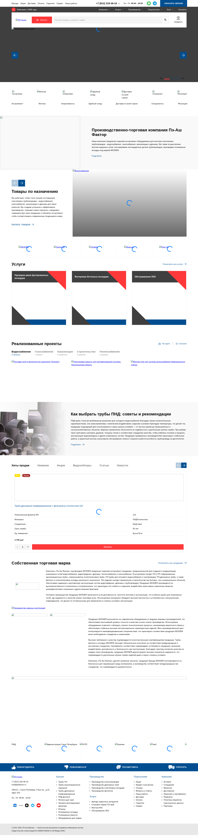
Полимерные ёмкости (68, 815)
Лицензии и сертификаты (175, 794)
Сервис (60, 3)
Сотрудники (169, 785)
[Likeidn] (33, 805)
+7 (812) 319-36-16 (20, 782)
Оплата (41, 3)
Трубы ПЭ (62, 782)
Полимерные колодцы (68, 812)
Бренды (15, 3)
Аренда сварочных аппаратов (105, 802)
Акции (23, 3)
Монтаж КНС (97, 808)
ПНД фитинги (64, 797)
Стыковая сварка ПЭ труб (103, 804)
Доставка (32, 3)
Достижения (169, 791)
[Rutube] (21, 805)
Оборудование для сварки (70, 818)
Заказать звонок (173, 3)
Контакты (182, 9)
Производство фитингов (102, 791)
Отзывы (139, 788)
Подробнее (97, 156)
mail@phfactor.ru (19, 785)
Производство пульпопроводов (105, 782)
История (167, 782)
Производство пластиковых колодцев (108, 788)
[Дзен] (27, 805)
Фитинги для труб (66, 800)
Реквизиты (168, 797)
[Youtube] (39, 805)
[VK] (15, 805)
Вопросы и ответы (144, 791)
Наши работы (71, 3)
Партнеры (168, 806)
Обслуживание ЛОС (100, 811)
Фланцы (61, 809)
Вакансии (168, 788)
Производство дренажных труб (105, 785)
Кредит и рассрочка (144, 785)
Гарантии (50, 3)
